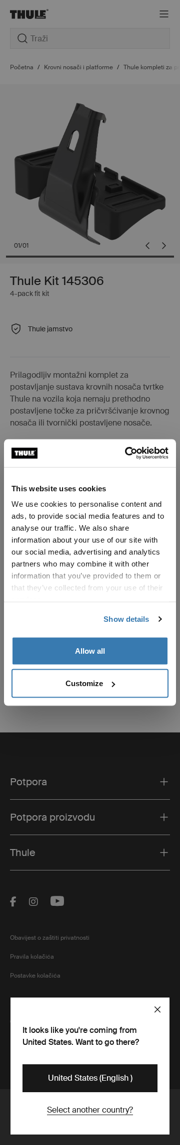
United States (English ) (90, 1078)
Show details (126, 619)
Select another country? (90, 1110)
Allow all (90, 650)
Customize (84, 683)
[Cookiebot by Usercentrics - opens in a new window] (127, 453)
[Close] (158, 1009)
